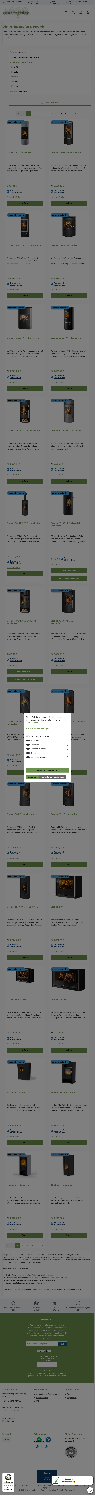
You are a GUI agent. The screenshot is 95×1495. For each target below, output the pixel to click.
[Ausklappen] (68, 736)
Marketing (35, 745)
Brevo (33, 753)
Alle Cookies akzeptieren (47, 770)
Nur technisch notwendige (52, 777)
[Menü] (12, 1474)
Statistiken (35, 740)
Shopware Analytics (39, 757)
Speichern (32, 777)
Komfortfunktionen (38, 749)
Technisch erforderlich (40, 736)
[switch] (28, 740)
